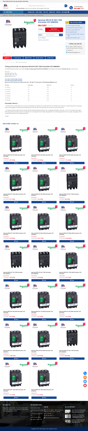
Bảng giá (52, 12)
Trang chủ (31, 12)
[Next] (8, 53)
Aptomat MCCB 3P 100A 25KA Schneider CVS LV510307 (14, 390)
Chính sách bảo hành (35, 408)
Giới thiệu (39, 12)
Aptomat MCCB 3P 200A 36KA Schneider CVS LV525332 (42, 390)
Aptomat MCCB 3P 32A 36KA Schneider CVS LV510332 (70, 312)
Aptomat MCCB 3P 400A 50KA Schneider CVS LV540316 (14, 351)
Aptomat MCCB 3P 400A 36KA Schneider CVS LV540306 (70, 234)
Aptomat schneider (30, 15)
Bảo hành (51, 57)
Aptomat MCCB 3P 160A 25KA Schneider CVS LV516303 (14, 234)
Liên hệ (58, 12)
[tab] (7, 57)
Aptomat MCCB (39, 15)
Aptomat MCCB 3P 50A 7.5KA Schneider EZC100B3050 (69, 351)
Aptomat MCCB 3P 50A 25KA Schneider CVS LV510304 (14, 312)
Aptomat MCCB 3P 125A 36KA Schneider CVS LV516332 (70, 273)
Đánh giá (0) (18, 57)
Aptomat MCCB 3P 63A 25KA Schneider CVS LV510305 (14, 155)
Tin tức (45, 12)
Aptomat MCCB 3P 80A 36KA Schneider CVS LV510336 (42, 351)
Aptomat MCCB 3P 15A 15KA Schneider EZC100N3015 (13, 273)
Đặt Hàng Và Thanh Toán (36, 419)
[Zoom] (4, 54)
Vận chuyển (40, 57)
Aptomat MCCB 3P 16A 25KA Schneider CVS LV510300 (42, 312)
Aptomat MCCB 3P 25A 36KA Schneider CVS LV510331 (42, 195)
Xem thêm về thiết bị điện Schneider (13, 79)
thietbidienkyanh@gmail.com (74, 52)
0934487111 (70, 50)
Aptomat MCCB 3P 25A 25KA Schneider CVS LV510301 (42, 155)
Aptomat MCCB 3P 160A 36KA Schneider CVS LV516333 (14, 195)
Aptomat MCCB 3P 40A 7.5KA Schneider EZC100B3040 (69, 195)
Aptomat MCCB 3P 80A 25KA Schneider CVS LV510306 (70, 155)
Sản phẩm (11, 15)
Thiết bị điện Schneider (20, 15)
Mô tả (7, 57)
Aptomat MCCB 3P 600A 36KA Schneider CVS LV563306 (42, 234)
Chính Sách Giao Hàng (35, 417)
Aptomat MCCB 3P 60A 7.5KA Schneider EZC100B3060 (41, 273)
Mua (17, 163)
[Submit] (66, 5)
